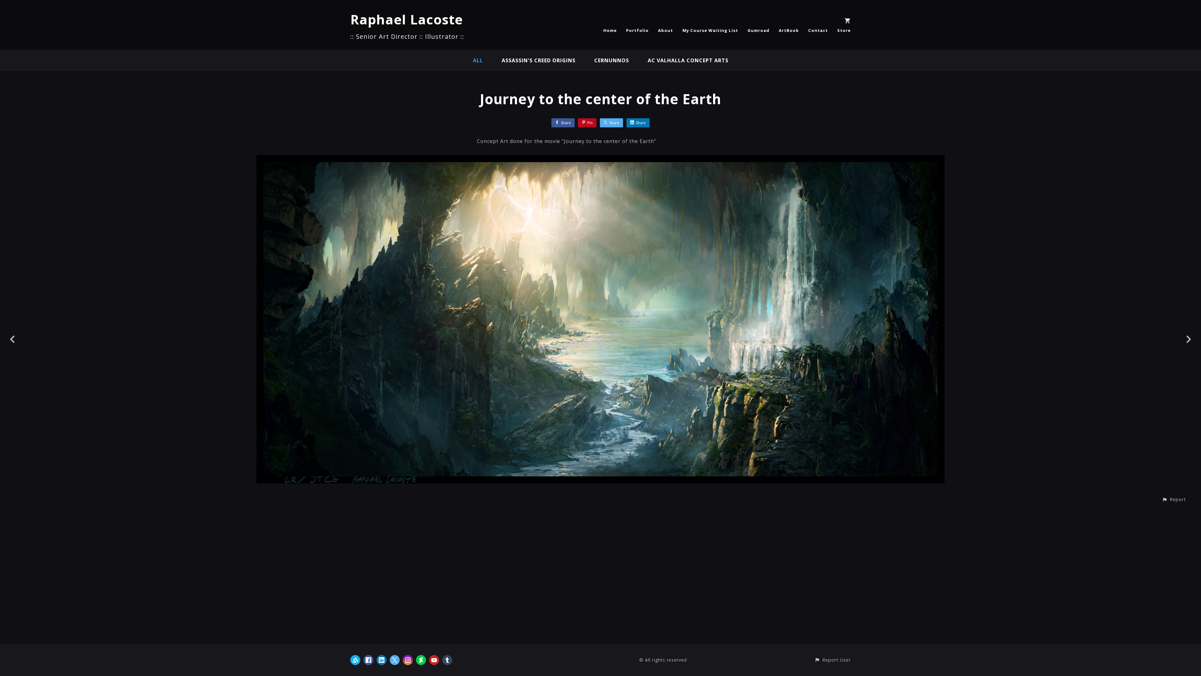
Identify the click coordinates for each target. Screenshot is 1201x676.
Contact (818, 30)
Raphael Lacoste (406, 19)
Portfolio (637, 30)
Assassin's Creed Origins (538, 60)
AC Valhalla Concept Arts (688, 60)
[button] (1173, 499)
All (478, 60)
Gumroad (758, 30)
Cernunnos (611, 60)
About (665, 30)
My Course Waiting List (710, 30)
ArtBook (789, 30)
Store (844, 30)
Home (610, 30)
